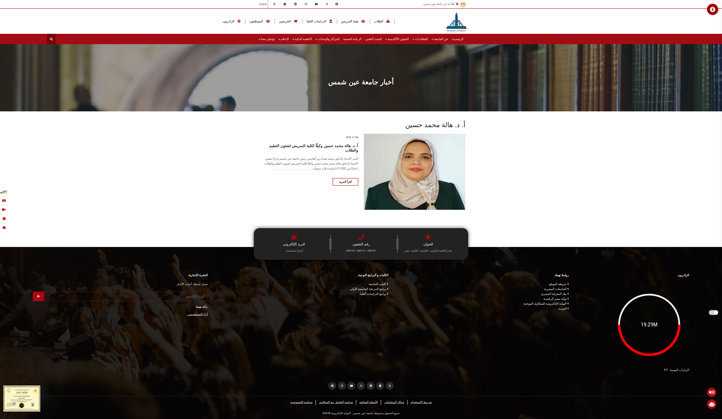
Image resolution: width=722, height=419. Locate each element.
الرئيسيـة (457, 39)
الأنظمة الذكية (303, 39)
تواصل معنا (267, 39)
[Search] (51, 39)
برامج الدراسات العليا (373, 294)
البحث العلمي (373, 39)
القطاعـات (421, 39)
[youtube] (316, 4)
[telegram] (285, 4)
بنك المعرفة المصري (554, 294)
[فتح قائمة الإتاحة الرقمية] (712, 9)
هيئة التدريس (350, 21)
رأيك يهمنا (202, 306)
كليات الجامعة (378, 284)
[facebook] (337, 4)
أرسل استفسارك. (294, 250)
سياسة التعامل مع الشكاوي (336, 402)
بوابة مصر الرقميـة (555, 298)
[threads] (274, 4)
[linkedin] (295, 4)
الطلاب (379, 21)
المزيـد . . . (560, 308)
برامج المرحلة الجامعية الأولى (368, 289)
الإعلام (284, 39)
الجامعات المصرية (555, 289)
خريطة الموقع (558, 284)
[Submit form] (38, 296)
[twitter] (327, 4)
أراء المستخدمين (197, 314)
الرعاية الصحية (352, 39)
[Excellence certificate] (21, 398)
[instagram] (306, 4)
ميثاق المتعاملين (394, 402)
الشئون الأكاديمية (398, 39)
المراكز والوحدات (328, 39)
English (263, 4)
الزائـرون (229, 21)
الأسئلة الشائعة (368, 402)
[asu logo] (456, 21)
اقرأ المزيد (345, 181)
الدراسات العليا (317, 21)
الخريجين (285, 21)
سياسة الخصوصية (301, 402)
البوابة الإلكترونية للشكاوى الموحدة (545, 303)
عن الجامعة (440, 39)
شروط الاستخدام (421, 402)
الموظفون (256, 21)
